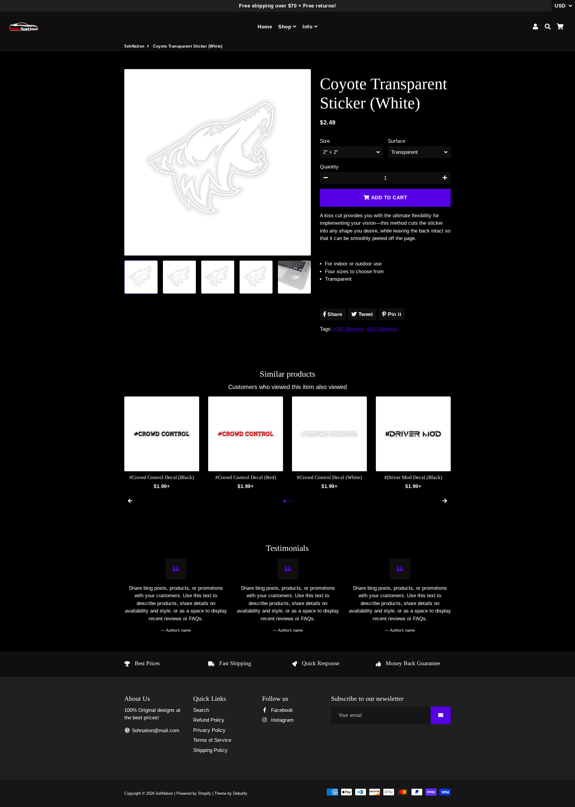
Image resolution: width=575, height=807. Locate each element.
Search (201, 710)
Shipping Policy (210, 750)
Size (325, 141)
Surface (396, 141)
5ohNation (134, 46)
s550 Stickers (382, 329)
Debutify (240, 793)
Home (265, 27)
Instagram (281, 720)
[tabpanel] (161, 443)
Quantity (329, 167)
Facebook (281, 710)
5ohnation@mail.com (155, 730)
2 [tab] (290, 501)
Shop (285, 27)
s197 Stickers (348, 329)
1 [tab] (284, 501)
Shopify (204, 793)
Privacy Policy (209, 730)
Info (308, 27)
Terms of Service (212, 740)
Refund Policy (208, 720)
